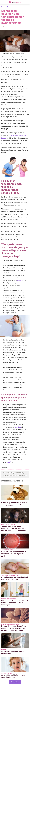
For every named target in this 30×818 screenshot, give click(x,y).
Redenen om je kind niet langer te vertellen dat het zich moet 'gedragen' (14, 603)
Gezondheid (4, 501)
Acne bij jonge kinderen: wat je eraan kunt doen (13, 676)
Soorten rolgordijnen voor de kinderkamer (13, 653)
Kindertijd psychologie (8, 524)
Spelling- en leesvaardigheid (10, 624)
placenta (20, 280)
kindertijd (9, 462)
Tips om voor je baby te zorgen (10, 575)
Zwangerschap (5, 6)
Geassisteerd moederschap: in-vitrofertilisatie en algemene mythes (14, 554)
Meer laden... (15, 682)
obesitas (18, 427)
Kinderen (4, 649)
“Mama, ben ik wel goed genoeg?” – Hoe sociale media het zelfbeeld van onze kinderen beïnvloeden (14, 528)
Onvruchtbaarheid (7, 549)
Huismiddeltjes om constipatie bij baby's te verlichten (14, 578)
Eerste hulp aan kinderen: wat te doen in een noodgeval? (14, 504)
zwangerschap (8, 365)
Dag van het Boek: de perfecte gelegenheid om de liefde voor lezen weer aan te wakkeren (13, 628)
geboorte (21, 237)
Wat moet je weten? (7, 673)
